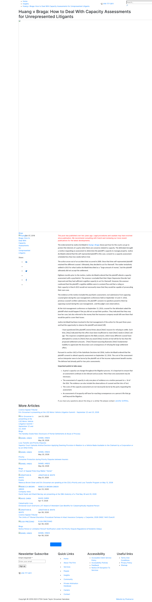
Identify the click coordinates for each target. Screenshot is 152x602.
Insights (67, 575)
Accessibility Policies (100, 563)
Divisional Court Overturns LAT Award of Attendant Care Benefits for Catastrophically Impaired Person (59, 506)
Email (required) (25, 558)
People (66, 571)
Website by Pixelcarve (124, 599)
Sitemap (124, 565)
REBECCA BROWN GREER (48, 487)
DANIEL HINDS (44, 438)
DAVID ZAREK (43, 498)
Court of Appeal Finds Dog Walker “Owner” (35, 471)
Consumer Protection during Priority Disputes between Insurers (43, 459)
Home (66, 559)
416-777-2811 (108, 4)
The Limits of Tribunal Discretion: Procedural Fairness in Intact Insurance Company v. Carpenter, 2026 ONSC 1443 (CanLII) (67, 517)
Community (68, 579)
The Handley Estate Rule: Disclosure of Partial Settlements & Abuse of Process (49, 434)
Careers (67, 590)
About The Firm (70, 563)
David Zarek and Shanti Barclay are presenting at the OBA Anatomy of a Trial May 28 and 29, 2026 (57, 494)
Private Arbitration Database (71, 584)
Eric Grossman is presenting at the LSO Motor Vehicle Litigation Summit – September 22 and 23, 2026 (59, 412)
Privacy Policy (126, 563)
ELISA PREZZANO (45, 521)
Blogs (21, 233)
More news (55, 544)
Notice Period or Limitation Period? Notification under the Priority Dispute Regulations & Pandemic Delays (60, 529)
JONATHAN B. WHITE (46, 475)
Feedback (95, 565)
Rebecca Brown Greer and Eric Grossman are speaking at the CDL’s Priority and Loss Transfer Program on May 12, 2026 (66, 482)
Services (67, 567)
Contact (67, 594)
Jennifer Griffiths (121, 401)
